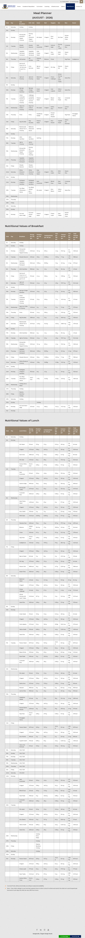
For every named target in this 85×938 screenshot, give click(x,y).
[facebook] (37, 929)
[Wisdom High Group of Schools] (8, 6)
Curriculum (39, 6)
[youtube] (48, 929)
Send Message (74, 1)
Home (19, 6)
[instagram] (44, 929)
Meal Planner (70, 6)
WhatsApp (65, 936)
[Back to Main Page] (81, 1)
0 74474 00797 (65, 1)
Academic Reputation (29, 6)
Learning (46, 6)
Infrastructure (55, 6)
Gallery (63, 6)
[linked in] (40, 929)
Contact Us (79, 6)
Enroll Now (75, 936)
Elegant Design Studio (46, 933)
